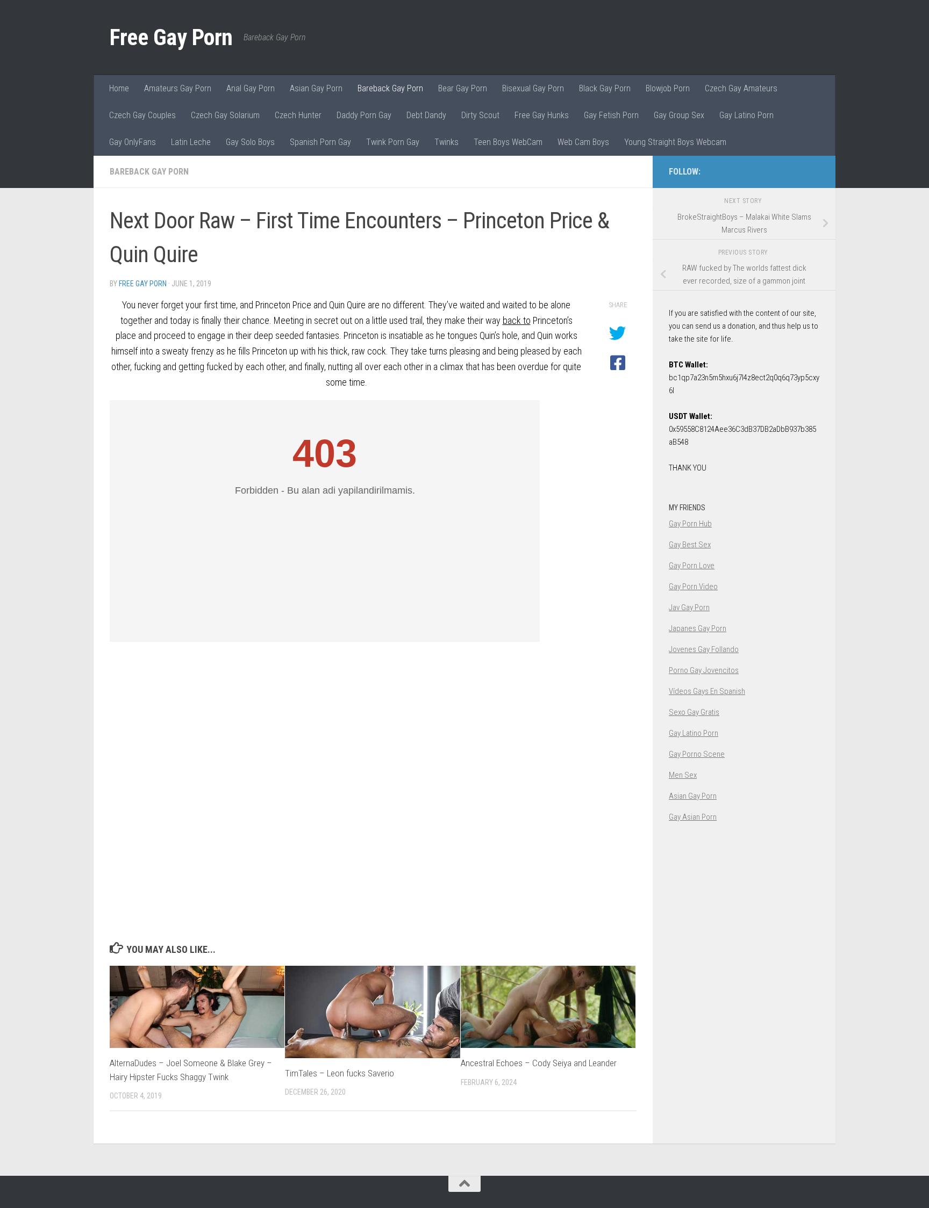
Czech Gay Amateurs (741, 88)
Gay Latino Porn (746, 115)
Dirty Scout (480, 115)
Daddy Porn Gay (364, 115)
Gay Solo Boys (250, 142)
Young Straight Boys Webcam (675, 142)
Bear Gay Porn (462, 88)
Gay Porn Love (691, 565)
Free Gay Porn (171, 37)
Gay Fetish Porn (611, 115)
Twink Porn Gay (392, 142)
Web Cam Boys (583, 142)
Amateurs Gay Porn (177, 88)
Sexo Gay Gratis (694, 712)
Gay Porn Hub (690, 524)
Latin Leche (191, 142)
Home (119, 88)
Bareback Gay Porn (390, 88)
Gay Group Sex (679, 115)
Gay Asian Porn (693, 817)
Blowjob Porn (668, 88)
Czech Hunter (298, 115)
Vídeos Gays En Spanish (707, 691)
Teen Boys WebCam (508, 142)
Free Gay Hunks (541, 115)
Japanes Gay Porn (697, 628)
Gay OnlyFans (132, 142)
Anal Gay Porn (250, 88)
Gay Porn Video (693, 586)
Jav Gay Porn (689, 607)
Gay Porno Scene (697, 754)
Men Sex (683, 775)
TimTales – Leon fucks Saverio (339, 1073)
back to (517, 320)
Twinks (446, 142)
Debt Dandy (426, 115)
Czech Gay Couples (142, 115)
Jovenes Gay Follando (704, 649)
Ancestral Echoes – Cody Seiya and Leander (539, 1063)
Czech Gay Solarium (225, 115)
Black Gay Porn (605, 88)
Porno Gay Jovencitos (704, 670)
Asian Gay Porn (316, 88)
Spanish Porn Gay (320, 142)
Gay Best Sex (690, 544)
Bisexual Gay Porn (533, 88)
